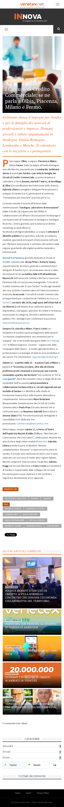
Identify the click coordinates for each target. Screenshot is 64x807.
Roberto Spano (13, 526)
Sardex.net (53, 526)
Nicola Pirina (37, 520)
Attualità (8, 746)
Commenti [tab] (55, 765)
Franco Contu (13, 508)
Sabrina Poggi (34, 526)
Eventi (34, 498)
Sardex (6, 302)
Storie (6, 757)
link (19, 419)
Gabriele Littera (35, 508)
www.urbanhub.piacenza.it (16, 322)
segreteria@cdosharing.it (45, 356)
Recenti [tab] (37, 765)
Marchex (42, 441)
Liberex (53, 298)
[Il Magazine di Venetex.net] (32, 17)
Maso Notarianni (15, 520)
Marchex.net (30, 514)
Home (17, 793)
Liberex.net (11, 514)
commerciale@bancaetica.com (32, 423)
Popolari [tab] (13, 765)
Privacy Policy (43, 793)
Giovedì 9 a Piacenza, (13, 257)
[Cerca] (58, 29)
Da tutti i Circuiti (15, 498)
